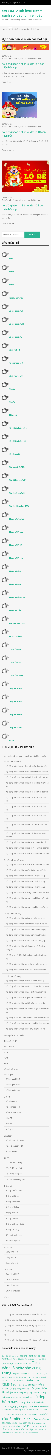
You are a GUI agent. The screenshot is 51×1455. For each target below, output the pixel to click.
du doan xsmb (20, 1380)
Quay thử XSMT (15, 715)
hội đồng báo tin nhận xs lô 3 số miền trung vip (25, 940)
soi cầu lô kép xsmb (28, 1429)
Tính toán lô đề (10, 1041)
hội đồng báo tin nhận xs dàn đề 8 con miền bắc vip (26, 817)
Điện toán (8, 1136)
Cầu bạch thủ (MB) (17, 467)
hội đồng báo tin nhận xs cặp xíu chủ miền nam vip (27, 986)
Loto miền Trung (16, 675)
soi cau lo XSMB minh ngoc (18, 1414)
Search (32, 234)
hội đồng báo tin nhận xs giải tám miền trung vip (26, 935)
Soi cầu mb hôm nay (10, 58)
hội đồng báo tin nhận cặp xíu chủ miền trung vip (26, 923)
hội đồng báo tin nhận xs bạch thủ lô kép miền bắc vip (27, 784)
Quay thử (8, 1269)
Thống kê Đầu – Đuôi (18, 597)
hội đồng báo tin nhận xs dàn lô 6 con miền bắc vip (27, 853)
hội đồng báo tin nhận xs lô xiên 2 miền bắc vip (25, 875)
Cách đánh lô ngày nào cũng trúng (21, 1367)
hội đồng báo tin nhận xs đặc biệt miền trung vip (26, 929)
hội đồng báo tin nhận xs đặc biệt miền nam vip (26, 992)
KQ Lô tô (8, 1247)
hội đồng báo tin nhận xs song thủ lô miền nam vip (27, 1023)
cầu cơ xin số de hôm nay (36, 1374)
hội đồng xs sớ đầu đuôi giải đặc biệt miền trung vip (26, 957)
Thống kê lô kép (16, 558)
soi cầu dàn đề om (36, 1426)
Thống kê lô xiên (16, 545)
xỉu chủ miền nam (32, 1433)
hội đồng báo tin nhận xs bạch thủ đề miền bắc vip (27, 777)
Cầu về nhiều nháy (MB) (19, 506)
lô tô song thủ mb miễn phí (22, 1397)
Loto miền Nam (15, 662)
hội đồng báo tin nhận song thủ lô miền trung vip (26, 964)
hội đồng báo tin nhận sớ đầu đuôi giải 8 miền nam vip (27, 1010)
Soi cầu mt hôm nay (12, 913)
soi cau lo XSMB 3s (28, 1410)
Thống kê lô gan (16, 532)
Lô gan (31, 1393)
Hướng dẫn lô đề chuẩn (14, 1035)
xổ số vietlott (14, 350)
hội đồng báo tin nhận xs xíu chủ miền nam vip (25, 1029)
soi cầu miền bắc (19, 1433)
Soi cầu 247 (30, 1419)
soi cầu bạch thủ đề (19, 1426)
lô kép (37, 1392)
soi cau (38, 1406)
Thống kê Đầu (15, 571)
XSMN (11, 272)
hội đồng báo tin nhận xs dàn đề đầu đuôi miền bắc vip (26, 835)
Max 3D (12, 389)
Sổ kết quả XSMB (16, 311)
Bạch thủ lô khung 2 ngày (10, 1356)
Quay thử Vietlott (16, 728)
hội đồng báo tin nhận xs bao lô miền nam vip (25, 980)
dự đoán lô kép (22, 1385)
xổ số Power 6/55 (16, 376)
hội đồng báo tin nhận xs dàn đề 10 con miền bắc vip (27, 826)
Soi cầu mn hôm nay (12, 976)
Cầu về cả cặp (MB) (17, 493)
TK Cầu (7, 1158)
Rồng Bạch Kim (26, 1406)
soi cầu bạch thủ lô (24, 1422)
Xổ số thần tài (14, 454)
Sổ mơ (11, 741)
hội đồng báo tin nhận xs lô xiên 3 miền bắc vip (25, 881)
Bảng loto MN (12, 1263)
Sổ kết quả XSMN (16, 324)
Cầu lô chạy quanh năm (24, 1377)
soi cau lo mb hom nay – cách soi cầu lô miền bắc (25, 756)
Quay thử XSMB (15, 688)
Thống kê (13, 415)
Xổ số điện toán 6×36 (15, 1140)
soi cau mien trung (35, 1414)
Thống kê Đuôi (15, 584)
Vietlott (7, 1097)
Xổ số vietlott (11, 1101)
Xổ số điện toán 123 (17, 441)
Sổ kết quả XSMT (16, 337)
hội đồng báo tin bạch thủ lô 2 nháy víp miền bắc (26, 766)
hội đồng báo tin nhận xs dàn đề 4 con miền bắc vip (26, 799)
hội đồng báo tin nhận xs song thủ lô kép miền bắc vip (27, 900)
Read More (6, 82)
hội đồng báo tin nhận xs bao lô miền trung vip (25, 918)
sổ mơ (6, 1297)
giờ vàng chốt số (21, 1388)
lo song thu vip (23, 1392)
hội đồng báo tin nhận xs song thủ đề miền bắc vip (27, 892)
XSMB (11, 259)
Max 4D (12, 402)
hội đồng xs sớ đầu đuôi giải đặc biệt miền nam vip (27, 1017)
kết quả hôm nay (16, 298)
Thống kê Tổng (15, 610)
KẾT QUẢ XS (9, 1046)
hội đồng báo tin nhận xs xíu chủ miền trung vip (26, 969)
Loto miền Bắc (15, 649)
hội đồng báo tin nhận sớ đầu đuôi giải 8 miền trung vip (25, 948)
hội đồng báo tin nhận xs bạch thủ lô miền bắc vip (27, 792)
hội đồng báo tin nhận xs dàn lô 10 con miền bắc (26, 842)
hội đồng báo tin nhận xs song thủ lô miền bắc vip (27, 907)
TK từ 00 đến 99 (15, 636)
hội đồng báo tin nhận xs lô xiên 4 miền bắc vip (25, 887)
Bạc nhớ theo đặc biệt (15, 1359)
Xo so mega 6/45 (16, 363)
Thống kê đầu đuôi (17, 519)
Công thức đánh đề (19, 1374)
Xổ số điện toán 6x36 (18, 428)
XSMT (11, 285)
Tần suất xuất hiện (17, 623)
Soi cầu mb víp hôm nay (30, 58)
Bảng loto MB (12, 1252)
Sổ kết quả (8, 1074)
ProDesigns (44, 1450)
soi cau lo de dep (15, 1410)
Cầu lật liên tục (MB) (17, 480)
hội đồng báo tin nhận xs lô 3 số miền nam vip (25, 1003)
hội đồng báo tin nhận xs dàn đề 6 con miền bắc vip (26, 808)
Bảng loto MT (12, 1257)
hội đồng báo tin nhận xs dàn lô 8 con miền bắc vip (27, 864)
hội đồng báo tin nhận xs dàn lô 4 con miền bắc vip (27, 848)
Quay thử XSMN (15, 701)
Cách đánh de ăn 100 (22, 1363)
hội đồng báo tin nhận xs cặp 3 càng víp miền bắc (26, 870)
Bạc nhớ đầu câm (31, 1359)
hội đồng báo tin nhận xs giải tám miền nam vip (26, 997)
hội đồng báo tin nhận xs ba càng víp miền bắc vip (27, 771)
